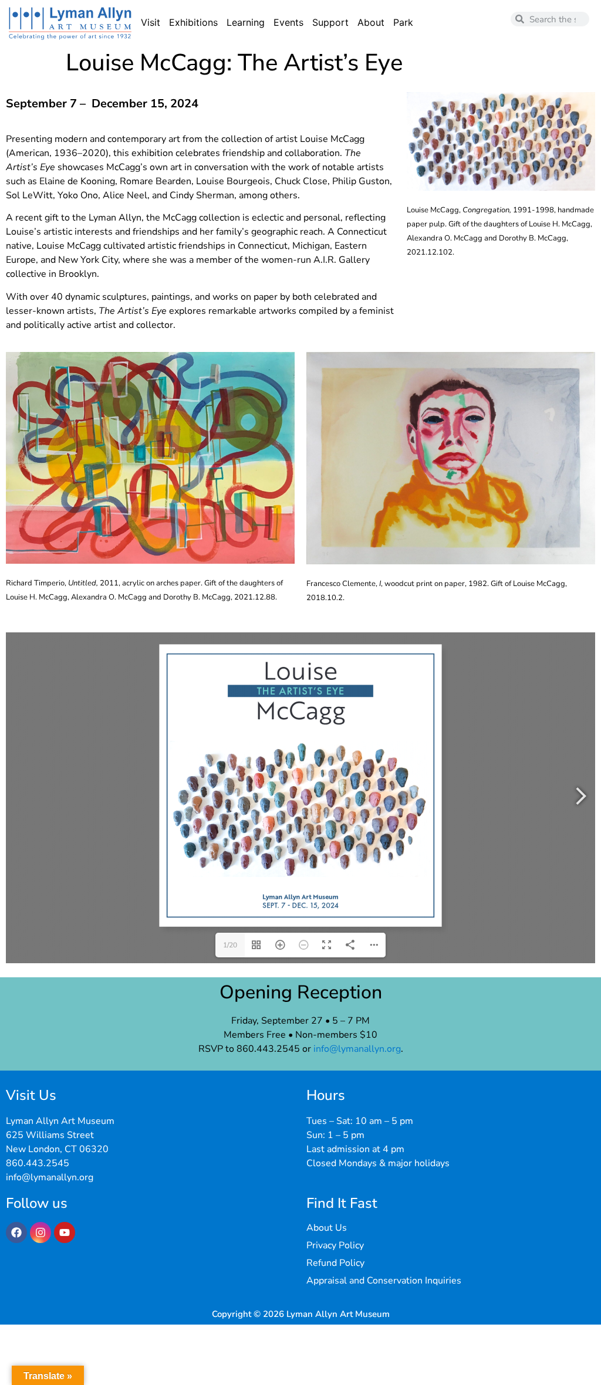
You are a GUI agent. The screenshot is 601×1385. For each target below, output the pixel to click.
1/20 (230, 945)
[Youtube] (64, 1232)
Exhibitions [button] (193, 22)
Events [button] (288, 22)
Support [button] (330, 22)
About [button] (370, 22)
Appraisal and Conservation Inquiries (383, 1280)
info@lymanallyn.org (357, 1048)
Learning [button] (246, 22)
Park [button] (403, 22)
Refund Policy (335, 1263)
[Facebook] (16, 1232)
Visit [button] (150, 22)
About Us (326, 1228)
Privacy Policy (335, 1245)
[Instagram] (40, 1232)
